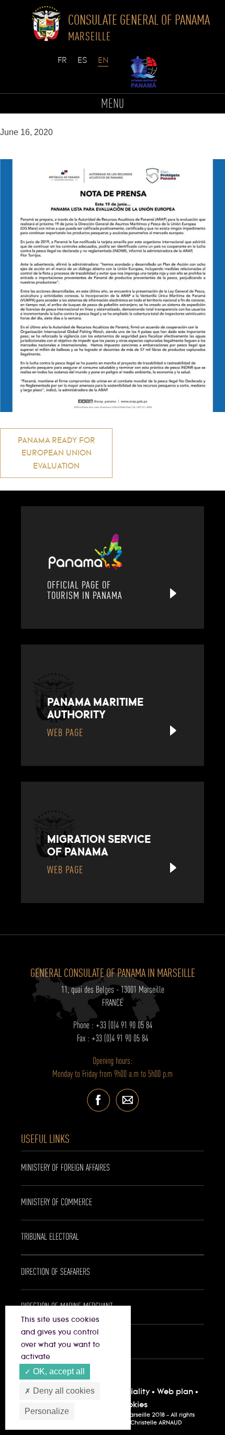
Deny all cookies (63, 1390)
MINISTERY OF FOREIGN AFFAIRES (65, 1168)
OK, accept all (58, 1371)
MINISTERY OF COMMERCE (56, 1202)
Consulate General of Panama (139, 27)
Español (82, 65)
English (103, 65)
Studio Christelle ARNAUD (146, 1423)
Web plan (175, 1391)
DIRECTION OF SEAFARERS (55, 1272)
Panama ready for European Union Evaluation (56, 453)
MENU (112, 104)
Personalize (47, 1411)
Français (62, 65)
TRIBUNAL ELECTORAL (50, 1237)
